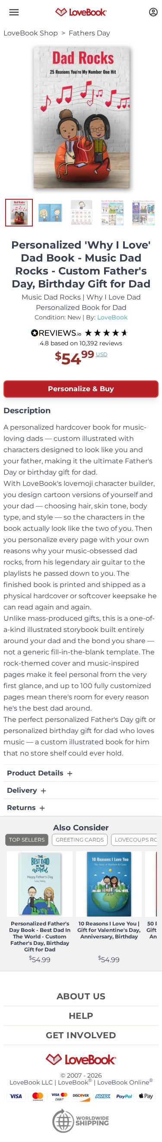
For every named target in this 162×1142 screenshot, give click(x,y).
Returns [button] (22, 808)
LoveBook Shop (30, 33)
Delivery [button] (23, 790)
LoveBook (112, 317)
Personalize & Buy (81, 389)
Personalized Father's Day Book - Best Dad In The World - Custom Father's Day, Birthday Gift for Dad (39, 936)
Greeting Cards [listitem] (80, 839)
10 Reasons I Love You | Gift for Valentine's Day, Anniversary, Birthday (108, 930)
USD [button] (102, 354)
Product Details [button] (36, 773)
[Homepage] (81, 12)
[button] (13, 12)
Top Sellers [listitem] (26, 839)
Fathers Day (89, 33)
